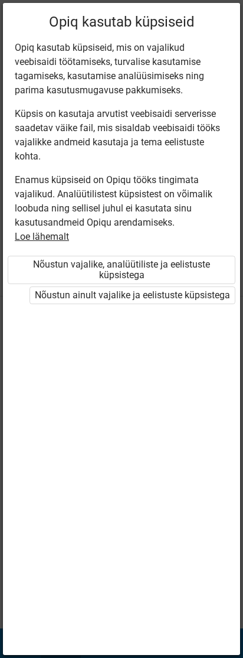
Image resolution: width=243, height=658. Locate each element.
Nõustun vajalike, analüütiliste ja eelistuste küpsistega (121, 270)
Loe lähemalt (42, 236)
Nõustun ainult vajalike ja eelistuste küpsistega (132, 295)
